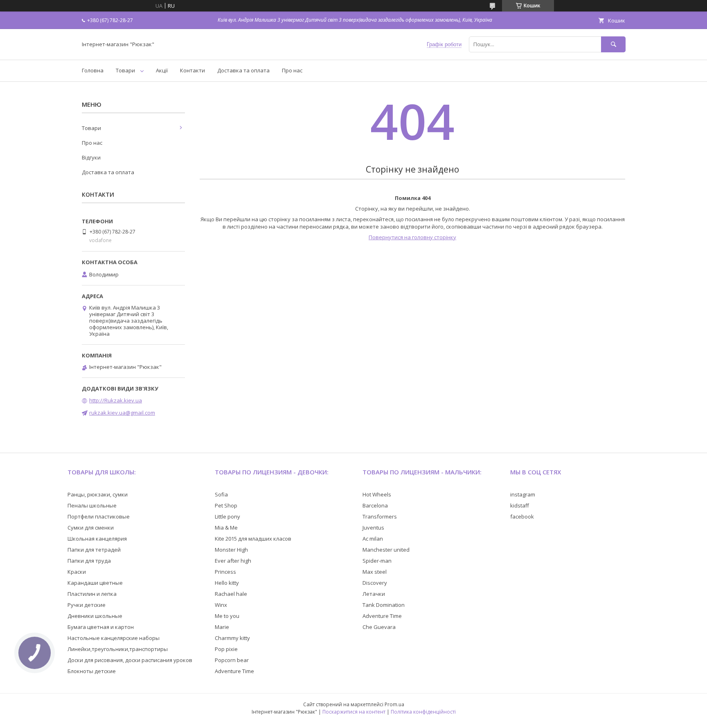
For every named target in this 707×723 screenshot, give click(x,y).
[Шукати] (613, 44)
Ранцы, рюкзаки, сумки (98, 494)
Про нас (292, 70)
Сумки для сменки (91, 527)
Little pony (227, 516)
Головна (93, 70)
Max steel (375, 571)
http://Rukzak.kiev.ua (115, 400)
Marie (222, 627)
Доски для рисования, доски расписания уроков (130, 660)
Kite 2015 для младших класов (253, 538)
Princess (225, 571)
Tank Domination (384, 604)
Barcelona (375, 505)
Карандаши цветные (95, 582)
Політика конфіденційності (423, 711)
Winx (221, 604)
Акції (162, 70)
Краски (77, 571)
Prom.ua (394, 704)
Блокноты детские (92, 671)
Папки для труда (89, 560)
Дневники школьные (95, 616)
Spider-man (377, 560)
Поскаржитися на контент (353, 711)
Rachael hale (231, 593)
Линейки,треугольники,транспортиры (118, 649)
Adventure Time (234, 671)
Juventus (373, 527)
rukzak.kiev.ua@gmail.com (122, 412)
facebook (522, 516)
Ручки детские (87, 604)
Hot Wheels (377, 494)
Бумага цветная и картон (101, 627)
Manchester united (386, 549)
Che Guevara (379, 627)
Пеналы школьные (92, 505)
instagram (522, 494)
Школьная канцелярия (97, 538)
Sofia (221, 494)
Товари (125, 70)
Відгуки (91, 157)
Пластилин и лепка (92, 593)
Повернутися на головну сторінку (412, 237)
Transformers (380, 516)
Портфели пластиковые (99, 516)
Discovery (375, 582)
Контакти (192, 70)
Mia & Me (226, 527)
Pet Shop (226, 505)
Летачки (374, 593)
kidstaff (519, 505)
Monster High (231, 549)
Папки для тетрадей (94, 549)
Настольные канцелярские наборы (114, 638)
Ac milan (373, 538)
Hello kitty (227, 582)
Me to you (227, 616)
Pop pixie (226, 649)
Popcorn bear (232, 660)
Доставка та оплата (243, 70)
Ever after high (233, 560)
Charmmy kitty (232, 638)
